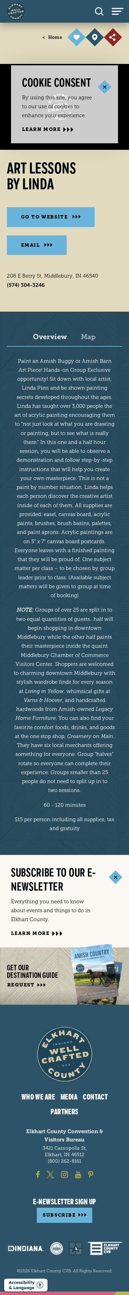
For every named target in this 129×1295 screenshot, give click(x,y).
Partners (64, 1112)
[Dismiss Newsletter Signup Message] (115, 877)
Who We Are (38, 1097)
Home (52, 37)
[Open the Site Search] (99, 11)
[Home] (16, 11)
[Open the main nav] (120, 11)
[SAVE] (76, 37)
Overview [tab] (50, 337)
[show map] (95, 37)
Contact (95, 1097)
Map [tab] (88, 337)
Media (69, 1097)
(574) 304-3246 (26, 285)
